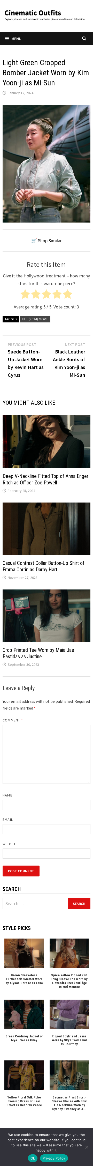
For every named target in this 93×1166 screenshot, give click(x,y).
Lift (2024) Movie (35, 319)
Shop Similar (50, 240)
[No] (86, 1147)
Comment (13, 720)
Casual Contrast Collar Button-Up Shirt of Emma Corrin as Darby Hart (43, 566)
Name (7, 795)
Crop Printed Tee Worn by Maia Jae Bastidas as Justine (38, 653)
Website (10, 844)
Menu (16, 38)
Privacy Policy (54, 1158)
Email (8, 819)
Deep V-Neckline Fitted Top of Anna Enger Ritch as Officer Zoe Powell (45, 479)
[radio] (25, 295)
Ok (32, 1158)
